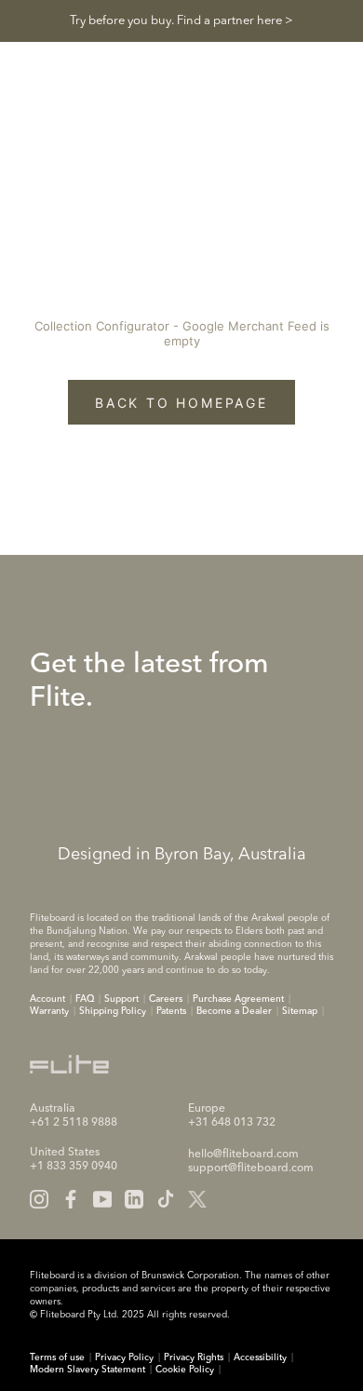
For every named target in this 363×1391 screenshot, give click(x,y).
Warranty (49, 1011)
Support (121, 999)
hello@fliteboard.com (243, 1154)
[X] (197, 1199)
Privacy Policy (124, 1357)
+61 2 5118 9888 (73, 1122)
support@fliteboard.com (251, 1168)
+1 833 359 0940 (73, 1166)
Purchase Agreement (238, 999)
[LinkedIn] (134, 1199)
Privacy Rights (193, 1357)
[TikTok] (165, 1199)
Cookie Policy (184, 1369)
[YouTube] (102, 1199)
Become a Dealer (234, 1011)
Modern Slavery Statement (87, 1369)
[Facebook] (70, 1199)
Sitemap (299, 1011)
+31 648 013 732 (232, 1122)
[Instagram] (39, 1199)
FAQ (84, 999)
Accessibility (260, 1357)
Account (47, 999)
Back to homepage (181, 403)
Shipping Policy (112, 1011)
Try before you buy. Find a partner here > (181, 21)
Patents (171, 1011)
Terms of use (57, 1357)
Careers (165, 999)
